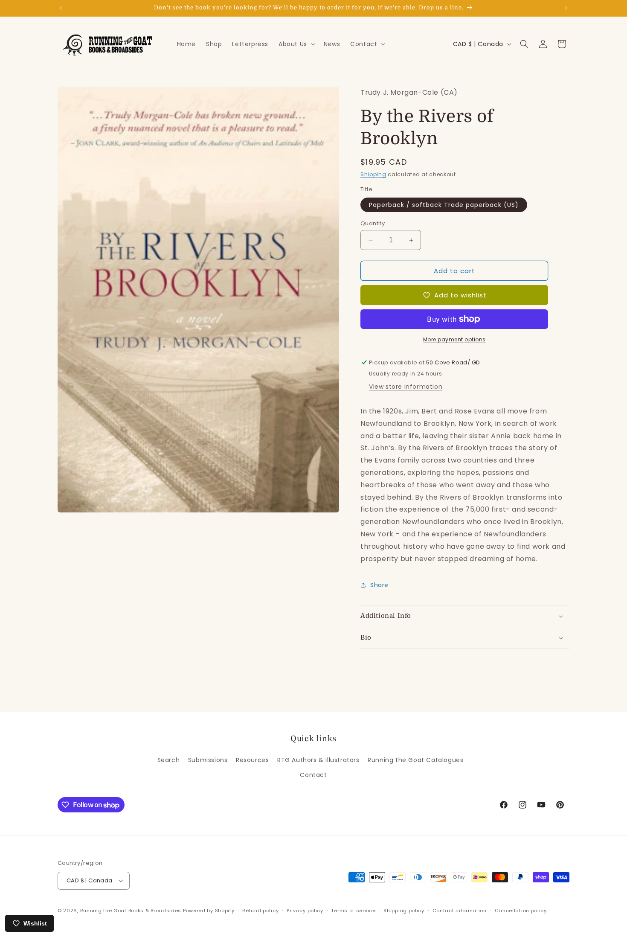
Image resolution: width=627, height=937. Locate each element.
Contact (313, 775)
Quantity (372, 223)
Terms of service (353, 910)
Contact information (460, 910)
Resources (252, 760)
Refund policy (260, 910)
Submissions (208, 760)
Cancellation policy (521, 910)
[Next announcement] (566, 8)
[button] (296, 44)
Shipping (373, 174)
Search (168, 760)
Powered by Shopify (209, 910)
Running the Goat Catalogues (415, 760)
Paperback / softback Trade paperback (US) (444, 205)
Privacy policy (305, 910)
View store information (405, 386)
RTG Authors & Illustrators (318, 760)
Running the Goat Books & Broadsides (131, 910)
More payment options (454, 339)
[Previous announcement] (60, 8)
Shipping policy (403, 910)
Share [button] (379, 585)
